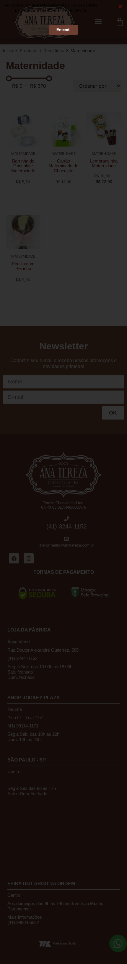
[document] (63, 482)
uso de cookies (84, 5)
